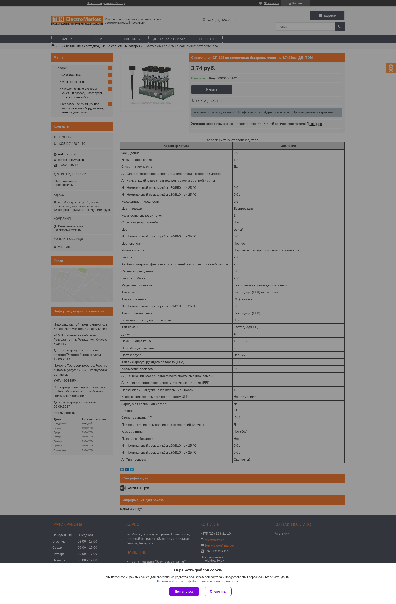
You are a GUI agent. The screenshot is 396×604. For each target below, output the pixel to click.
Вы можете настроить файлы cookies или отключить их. (196, 581)
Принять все (184, 591)
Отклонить (218, 591)
